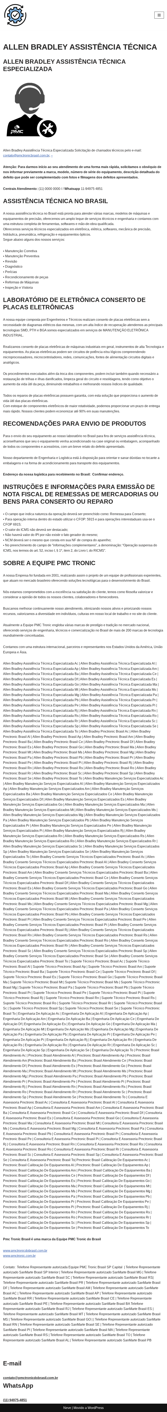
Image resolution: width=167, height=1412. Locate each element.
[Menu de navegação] (159, 15)
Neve (67, 1408)
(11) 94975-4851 (15, 1400)
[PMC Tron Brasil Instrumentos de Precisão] (15, 15)
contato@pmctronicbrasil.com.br (26, 155)
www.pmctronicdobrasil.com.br (25, 1250)
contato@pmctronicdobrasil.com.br (30, 1378)
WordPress (96, 1408)
